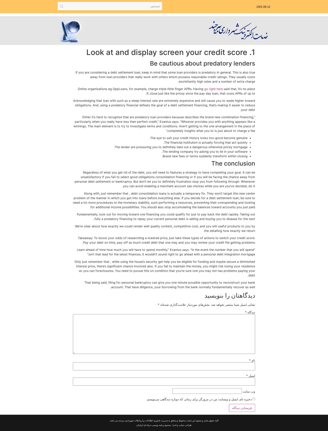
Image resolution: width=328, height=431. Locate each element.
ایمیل (250, 375)
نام (252, 360)
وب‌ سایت (249, 391)
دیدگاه (250, 312)
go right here (213, 89)
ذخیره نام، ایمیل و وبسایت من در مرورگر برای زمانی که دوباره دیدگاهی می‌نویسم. (199, 399)
